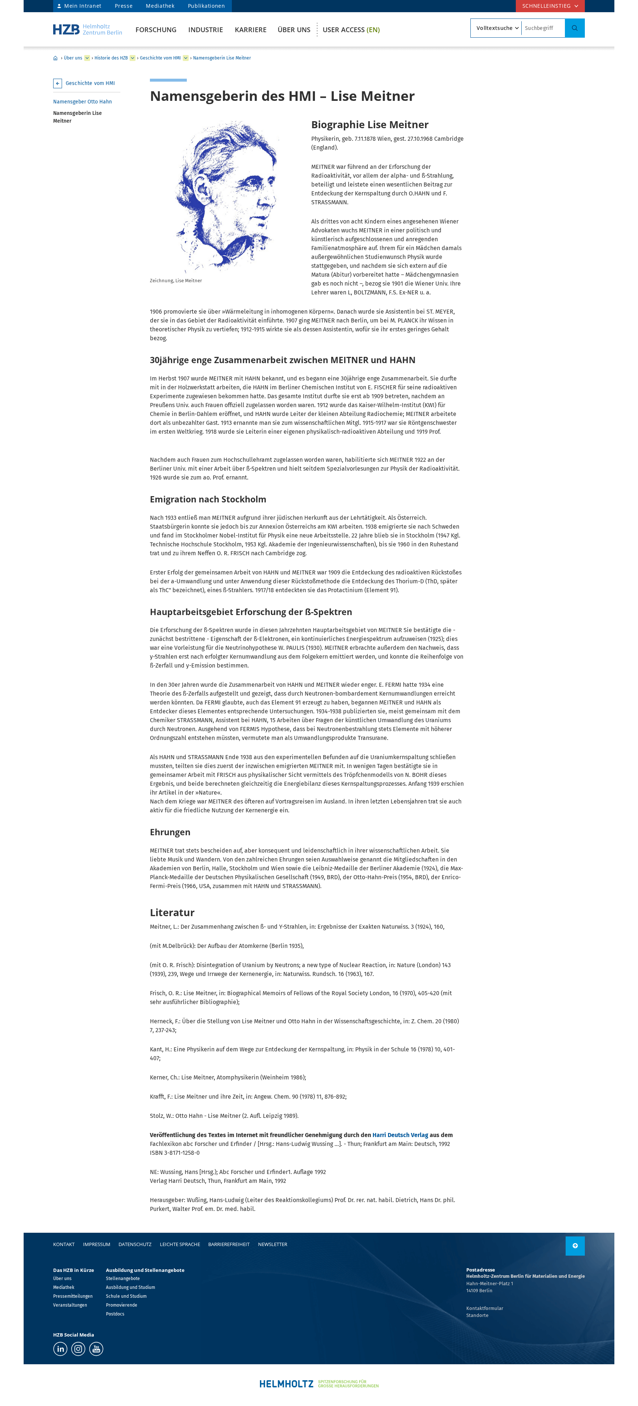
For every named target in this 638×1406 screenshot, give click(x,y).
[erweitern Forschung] (87, 58)
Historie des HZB (111, 58)
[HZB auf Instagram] (78, 1349)
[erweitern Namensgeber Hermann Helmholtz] (186, 58)
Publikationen (206, 5)
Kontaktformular (484, 1308)
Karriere (251, 29)
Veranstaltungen (70, 1305)
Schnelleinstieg (546, 5)
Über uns (294, 29)
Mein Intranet (83, 5)
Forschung (156, 29)
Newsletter (272, 1244)
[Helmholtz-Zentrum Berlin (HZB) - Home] (87, 29)
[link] (575, 1246)
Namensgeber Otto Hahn (82, 102)
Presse (124, 5)
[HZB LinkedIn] (60, 1349)
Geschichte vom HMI (160, 58)
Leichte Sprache (180, 1244)
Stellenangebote (123, 1278)
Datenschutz (135, 1244)
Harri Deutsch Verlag (400, 1135)
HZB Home (55, 58)
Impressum (96, 1244)
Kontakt (64, 1244)
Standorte (477, 1315)
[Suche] (575, 28)
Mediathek (160, 5)
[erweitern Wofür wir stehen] (133, 58)
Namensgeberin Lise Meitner (222, 58)
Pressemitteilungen (73, 1296)
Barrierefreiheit (229, 1244)
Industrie (205, 29)
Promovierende (121, 1305)
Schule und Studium (126, 1296)
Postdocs (115, 1314)
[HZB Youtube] (96, 1349)
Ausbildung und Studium (130, 1287)
